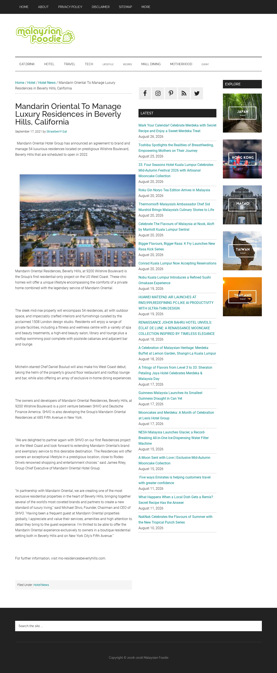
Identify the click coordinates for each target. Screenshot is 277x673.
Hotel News (47, 83)
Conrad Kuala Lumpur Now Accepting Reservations (177, 263)
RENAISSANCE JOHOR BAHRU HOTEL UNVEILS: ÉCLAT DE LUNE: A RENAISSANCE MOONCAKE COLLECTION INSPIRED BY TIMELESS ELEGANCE (176, 328)
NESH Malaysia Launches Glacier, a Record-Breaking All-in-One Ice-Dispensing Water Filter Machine (173, 438)
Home (19, 83)
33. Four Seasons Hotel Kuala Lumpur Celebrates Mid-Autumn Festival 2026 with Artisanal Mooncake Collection (175, 170)
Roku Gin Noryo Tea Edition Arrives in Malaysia (174, 190)
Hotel (31, 83)
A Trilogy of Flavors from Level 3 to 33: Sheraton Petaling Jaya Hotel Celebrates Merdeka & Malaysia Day (175, 373)
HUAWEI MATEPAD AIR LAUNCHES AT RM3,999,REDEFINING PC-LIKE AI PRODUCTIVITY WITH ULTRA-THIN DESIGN (176, 302)
